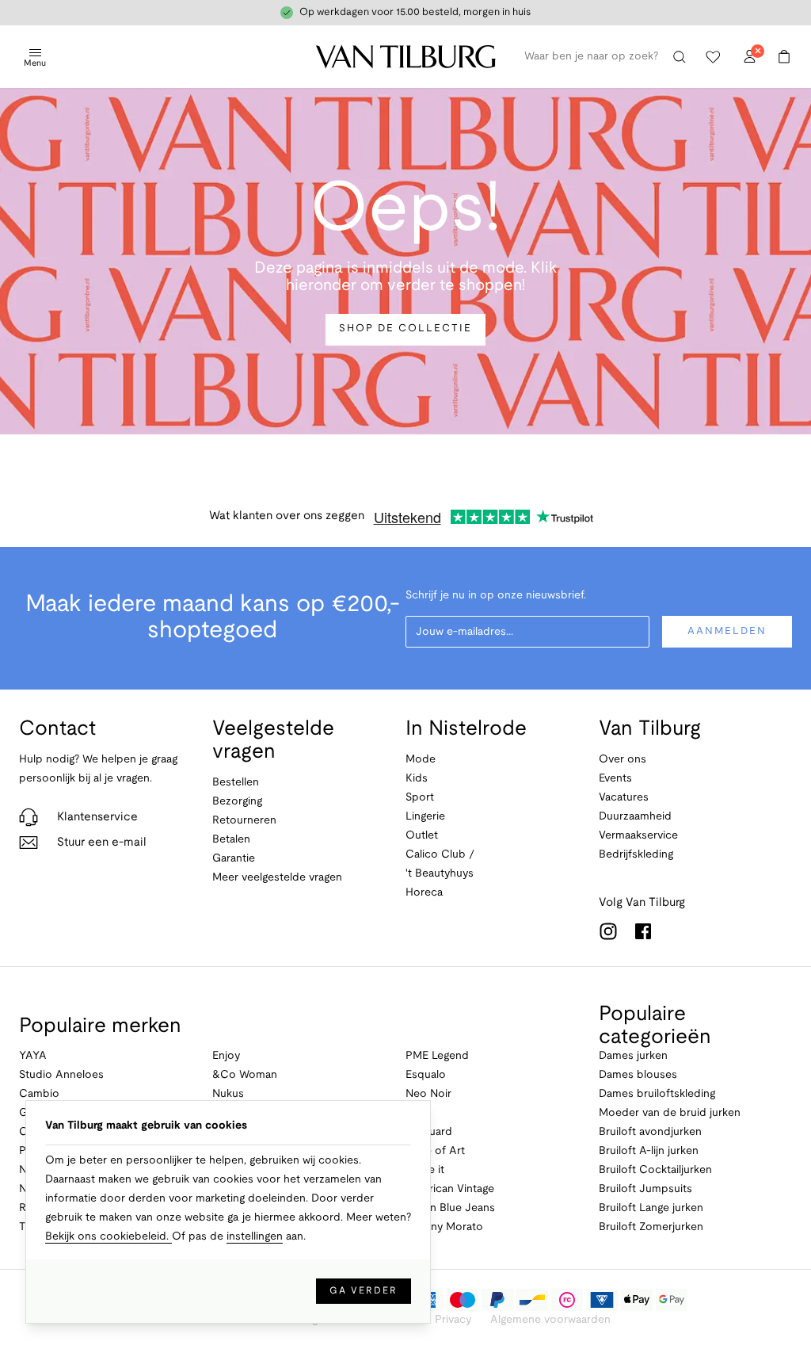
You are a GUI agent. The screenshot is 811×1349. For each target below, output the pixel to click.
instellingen (255, 1237)
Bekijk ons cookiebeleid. (108, 1237)
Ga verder (363, 1290)
